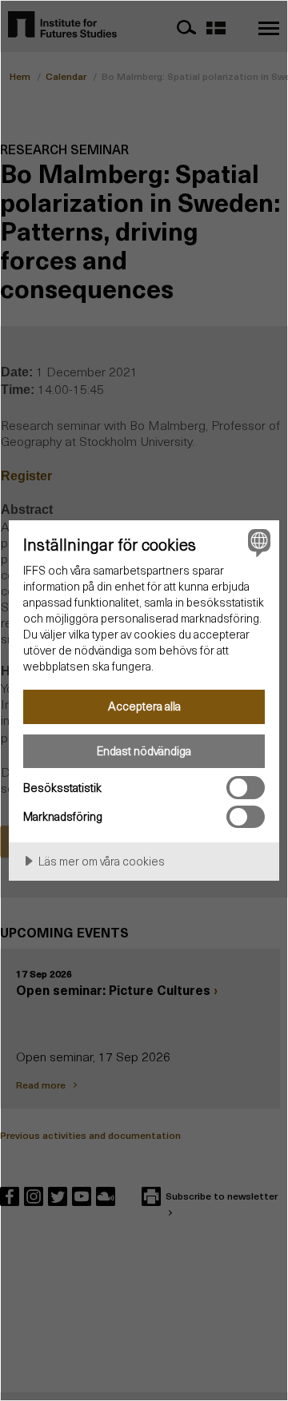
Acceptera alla (144, 705)
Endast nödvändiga (144, 750)
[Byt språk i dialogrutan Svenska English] (256, 542)
